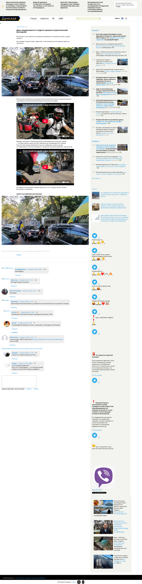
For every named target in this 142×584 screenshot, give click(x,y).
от (105, 47)
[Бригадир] (5, 300)
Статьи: (94, 189)
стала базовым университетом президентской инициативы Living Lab (109, 158)
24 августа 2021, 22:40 (27, 312)
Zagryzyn (15, 353)
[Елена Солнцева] (5, 294)
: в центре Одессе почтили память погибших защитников (106, 150)
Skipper (14, 363)
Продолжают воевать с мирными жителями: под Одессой (104, 61)
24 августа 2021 (20, 26)
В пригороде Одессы (103, 112)
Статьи (33, 18)
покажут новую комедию (113, 71)
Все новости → (97, 178)
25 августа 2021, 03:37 (25, 323)
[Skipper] (7, 367)
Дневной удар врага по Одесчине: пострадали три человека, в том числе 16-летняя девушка (43, 5)
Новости (44, 18)
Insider (14, 323)
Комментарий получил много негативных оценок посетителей (22, 348)
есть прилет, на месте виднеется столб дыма (111, 173)
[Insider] (7, 326)
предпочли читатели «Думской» (120, 513)
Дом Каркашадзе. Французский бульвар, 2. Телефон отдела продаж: (125, 4)
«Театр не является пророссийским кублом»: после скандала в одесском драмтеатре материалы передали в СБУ (113, 206)
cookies (73, 582)
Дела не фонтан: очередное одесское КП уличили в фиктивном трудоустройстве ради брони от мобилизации (121, 526)
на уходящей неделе (111, 40)
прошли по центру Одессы (104, 84)
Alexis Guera (14, 337)
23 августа (95, 30)
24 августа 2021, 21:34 (26, 353)
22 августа (95, 141)
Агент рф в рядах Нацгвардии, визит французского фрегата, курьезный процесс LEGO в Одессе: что (111, 36)
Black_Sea (14, 280)
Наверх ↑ (19, 255)
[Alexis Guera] (5, 341)
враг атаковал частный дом (106, 64)
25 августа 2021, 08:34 (25, 363)
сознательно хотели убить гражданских (106, 93)
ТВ (53, 18)
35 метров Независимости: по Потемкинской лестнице (106, 101)
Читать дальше (97, 375)
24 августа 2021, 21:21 (26, 301)
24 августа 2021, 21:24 (26, 337)
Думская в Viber (97, 490)
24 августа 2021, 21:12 (26, 280)
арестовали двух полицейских (110, 54)
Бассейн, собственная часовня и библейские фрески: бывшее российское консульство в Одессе (106, 130)
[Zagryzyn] (7, 356)
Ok (79, 582)
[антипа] (7, 311)
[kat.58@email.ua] (7, 268)
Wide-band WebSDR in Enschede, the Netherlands (47, 339)
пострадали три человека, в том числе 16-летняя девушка (111, 165)
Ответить (18, 275)
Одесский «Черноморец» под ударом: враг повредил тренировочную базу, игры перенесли (69, 5)
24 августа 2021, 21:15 (29, 291)
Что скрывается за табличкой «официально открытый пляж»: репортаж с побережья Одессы (115, 194)
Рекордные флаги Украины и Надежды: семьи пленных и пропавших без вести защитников (106, 80)
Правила (29, 389)
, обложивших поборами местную (110, 54)
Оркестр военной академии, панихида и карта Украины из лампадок (106, 147)
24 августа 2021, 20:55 (35, 269)
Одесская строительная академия (107, 157)
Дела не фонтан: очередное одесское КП (109, 44)
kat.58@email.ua (20, 269)
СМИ (61, 18)
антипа (14, 312)
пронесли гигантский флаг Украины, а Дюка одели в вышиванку (105, 105)
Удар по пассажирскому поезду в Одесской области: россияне (105, 90)
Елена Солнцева (15, 291)
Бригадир (14, 301)
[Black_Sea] (5, 279)
